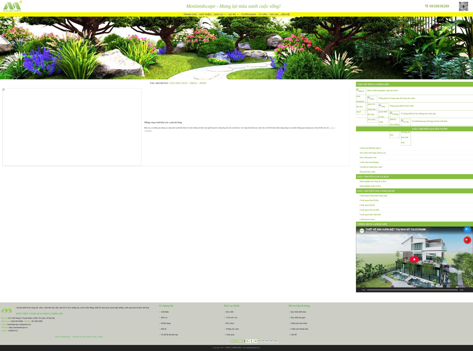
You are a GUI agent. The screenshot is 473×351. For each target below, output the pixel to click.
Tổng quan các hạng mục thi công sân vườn (396, 98)
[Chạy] (359, 290)
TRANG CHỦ (190, 14)
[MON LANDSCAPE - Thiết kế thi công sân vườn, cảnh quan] (17, 6)
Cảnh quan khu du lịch (369, 210)
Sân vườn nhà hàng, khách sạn (373, 153)
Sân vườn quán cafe (368, 157)
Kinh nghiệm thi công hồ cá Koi (373, 181)
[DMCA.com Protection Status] (237, 341)
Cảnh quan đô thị (367, 205)
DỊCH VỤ (218, 14)
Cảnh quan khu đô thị (369, 200)
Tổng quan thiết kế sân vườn (402, 106)
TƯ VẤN (263, 14)
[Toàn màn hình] (470, 290)
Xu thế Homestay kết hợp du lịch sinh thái (429, 121)
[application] (414, 259)
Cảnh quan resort (367, 219)
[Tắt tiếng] (466, 290)
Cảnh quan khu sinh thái (370, 215)
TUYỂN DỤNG (248, 14)
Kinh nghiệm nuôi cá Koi (370, 186)
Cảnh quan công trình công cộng (373, 196)
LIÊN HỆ (285, 14)
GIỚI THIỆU (205, 14)
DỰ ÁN (232, 14)
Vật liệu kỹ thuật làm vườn (371, 167)
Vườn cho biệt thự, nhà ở (370, 148)
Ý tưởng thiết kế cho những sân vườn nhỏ (418, 114)
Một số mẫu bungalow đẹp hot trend (382, 90)
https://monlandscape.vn (18, 327)
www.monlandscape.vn (251, 348)
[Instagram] (272, 341)
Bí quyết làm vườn (367, 172)
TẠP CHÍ (274, 14)
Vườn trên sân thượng (369, 162)
